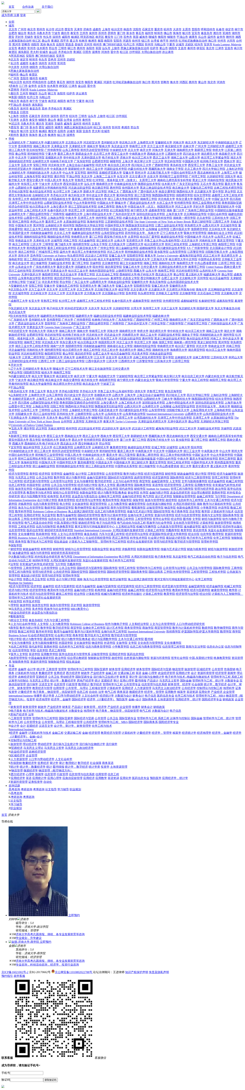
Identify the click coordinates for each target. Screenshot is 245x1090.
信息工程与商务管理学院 (110, 511)
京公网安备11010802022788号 (74, 972)
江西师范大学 (134, 244)
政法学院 (221, 488)
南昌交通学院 (167, 191)
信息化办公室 (56, 518)
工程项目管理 (97, 688)
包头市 (47, 36)
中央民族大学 (58, 168)
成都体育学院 (157, 210)
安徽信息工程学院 (201, 187)
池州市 (173, 40)
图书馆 (187, 518)
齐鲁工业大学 (214, 165)
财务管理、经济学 (179, 684)
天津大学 (170, 150)
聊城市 (153, 36)
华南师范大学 (79, 236)
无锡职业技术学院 (59, 263)
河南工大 (113, 191)
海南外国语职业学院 (102, 270)
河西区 (140, 44)
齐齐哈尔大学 (58, 195)
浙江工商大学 (17, 150)
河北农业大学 (232, 165)
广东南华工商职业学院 (199, 210)
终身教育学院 (65, 526)
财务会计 (138, 695)
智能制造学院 (56, 661)
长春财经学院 (61, 259)
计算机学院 (207, 522)
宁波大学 (44, 183)
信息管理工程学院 (173, 646)
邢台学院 (65, 281)
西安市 (69, 29)
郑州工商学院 (20, 221)
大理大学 (56, 183)
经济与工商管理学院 (198, 477)
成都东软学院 (225, 300)
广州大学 (201, 146)
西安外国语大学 (73, 183)
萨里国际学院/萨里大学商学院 (168, 534)
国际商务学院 (231, 515)
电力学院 (65, 503)
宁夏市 (170, 44)
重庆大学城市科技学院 (157, 217)
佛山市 (168, 33)
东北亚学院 (49, 515)
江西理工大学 (221, 221)
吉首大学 (153, 176)
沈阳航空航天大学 (216, 251)
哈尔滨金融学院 (219, 278)
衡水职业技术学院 (40, 191)
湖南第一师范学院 (184, 217)
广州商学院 (57, 214)
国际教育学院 (142, 485)
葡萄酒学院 (138, 507)
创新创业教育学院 (187, 507)
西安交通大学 (35, 180)
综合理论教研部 (201, 492)
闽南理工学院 (166, 270)
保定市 (229, 29)
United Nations (214, 266)
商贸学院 (145, 481)
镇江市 (145, 40)
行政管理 (71, 684)
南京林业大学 (180, 187)
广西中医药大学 (148, 191)
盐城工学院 (158, 447)
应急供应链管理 (72, 778)
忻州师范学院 (183, 202)
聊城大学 (120, 202)
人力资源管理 (142, 688)
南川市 (238, 48)
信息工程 (82, 691)
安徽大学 (128, 172)
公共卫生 (54, 676)
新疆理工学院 (203, 150)
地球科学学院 (41, 560)
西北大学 (110, 195)
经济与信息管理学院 (188, 515)
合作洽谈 (28, 6)
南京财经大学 (173, 146)
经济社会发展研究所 (140, 541)
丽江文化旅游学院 (131, 263)
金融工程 (111, 673)
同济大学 (101, 165)
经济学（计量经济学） (101, 699)
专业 (11, 665)
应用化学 (204, 691)
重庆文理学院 (225, 240)
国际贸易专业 (84, 676)
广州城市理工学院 (47, 251)
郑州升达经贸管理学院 (94, 150)
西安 (11, 36)
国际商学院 (177, 477)
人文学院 (175, 481)
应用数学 (170, 691)
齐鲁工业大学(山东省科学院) (162, 240)
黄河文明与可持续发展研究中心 (95, 526)
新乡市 (130, 33)
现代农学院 (126, 488)
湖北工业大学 (94, 168)
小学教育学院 (208, 507)
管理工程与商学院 (182, 488)
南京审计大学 (142, 161)
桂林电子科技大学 (61, 161)
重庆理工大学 (53, 221)
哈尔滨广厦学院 (150, 236)
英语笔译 (192, 691)
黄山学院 (179, 274)
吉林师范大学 (41, 161)
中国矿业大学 (220, 199)
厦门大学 (178, 210)
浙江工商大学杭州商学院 (123, 199)
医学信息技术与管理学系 (74, 654)
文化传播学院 (26, 534)
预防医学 (122, 699)
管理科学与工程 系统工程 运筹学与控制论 (163, 718)
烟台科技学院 (31, 447)
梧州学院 (69, 225)
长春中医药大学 (57, 210)
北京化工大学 (62, 232)
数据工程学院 (26, 631)
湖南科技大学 (167, 263)
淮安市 (38, 36)
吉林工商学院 (106, 206)
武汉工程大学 (211, 255)
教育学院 (186, 530)
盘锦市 (79, 44)
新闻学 (231, 673)
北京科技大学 (217, 229)
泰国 (100, 40)
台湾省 (155, 40)
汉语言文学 (46, 684)
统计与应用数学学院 (34, 496)
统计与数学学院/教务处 (112, 492)
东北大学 (87, 176)
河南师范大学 (41, 168)
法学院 (46, 485)
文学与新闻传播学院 (194, 481)
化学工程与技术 (185, 695)
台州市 (77, 119)
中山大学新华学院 (84, 202)
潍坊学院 (59, 176)
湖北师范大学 (209, 153)
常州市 (31, 48)
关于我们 (47, 6)
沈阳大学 (230, 176)
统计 (97, 680)
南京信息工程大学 (119, 165)
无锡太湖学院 (56, 428)
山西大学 (194, 157)
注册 (16, 15)
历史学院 (195, 511)
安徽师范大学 (140, 281)
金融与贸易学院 (97, 477)
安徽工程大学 (131, 266)
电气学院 (148, 496)
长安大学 (122, 176)
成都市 (97, 29)
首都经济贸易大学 (110, 172)
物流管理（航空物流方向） (56, 770)
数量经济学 (46, 673)
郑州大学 (140, 172)
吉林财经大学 (41, 195)
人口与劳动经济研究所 (51, 537)
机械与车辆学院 (146, 526)
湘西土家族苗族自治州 (78, 127)
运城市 (180, 44)
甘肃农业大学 (58, 270)
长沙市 (50, 29)
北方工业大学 (155, 146)
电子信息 (150, 695)
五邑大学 (26, 165)
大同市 (231, 40)
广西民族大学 (128, 191)
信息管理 (59, 684)
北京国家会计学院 (220, 248)
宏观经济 (107, 680)
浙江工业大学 (192, 451)
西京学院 (218, 183)
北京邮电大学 (187, 278)
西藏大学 (139, 270)
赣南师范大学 (104, 183)
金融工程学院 (205, 496)
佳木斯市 (42, 48)
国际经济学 (79, 699)
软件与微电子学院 (116, 624)
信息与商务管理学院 (46, 503)
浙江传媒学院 (38, 263)
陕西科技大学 (185, 191)
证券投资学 (35, 781)
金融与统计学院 (159, 492)
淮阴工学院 (115, 217)
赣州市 (230, 36)
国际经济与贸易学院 (120, 477)
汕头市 (106, 48)
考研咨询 (26, 789)
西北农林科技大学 (208, 172)
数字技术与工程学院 (40, 541)
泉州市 (93, 33)
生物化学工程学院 (109, 496)
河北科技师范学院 (187, 270)
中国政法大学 (105, 202)
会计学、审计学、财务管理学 (72, 725)
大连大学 (56, 172)
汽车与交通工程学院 (112, 534)
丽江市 (71, 48)
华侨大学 (218, 150)
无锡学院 (95, 263)
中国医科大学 (190, 161)
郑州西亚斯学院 (37, 248)
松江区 (124, 52)
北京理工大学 (101, 153)
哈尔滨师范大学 (154, 244)
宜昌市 (229, 48)
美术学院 (65, 496)
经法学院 (176, 518)
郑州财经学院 (35, 153)
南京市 (31, 29)
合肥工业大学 (169, 278)
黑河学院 (38, 225)
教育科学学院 (111, 500)
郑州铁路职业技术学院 (139, 251)
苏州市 (102, 33)
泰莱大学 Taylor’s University (162, 255)
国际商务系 (149, 699)
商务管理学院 (66, 500)
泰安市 (74, 33)
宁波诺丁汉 (34, 281)
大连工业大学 (165, 202)
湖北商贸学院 (113, 266)
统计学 (41, 669)
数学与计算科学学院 (114, 515)
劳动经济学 (67, 676)
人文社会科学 (90, 695)
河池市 (105, 52)
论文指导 (51, 789)
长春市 (220, 29)
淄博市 (96, 52)
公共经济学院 (61, 571)
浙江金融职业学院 (127, 248)
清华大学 (23, 255)
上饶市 (115, 48)
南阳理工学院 (226, 244)
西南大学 (229, 161)
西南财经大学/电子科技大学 (137, 274)
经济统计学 (107, 695)
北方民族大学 (117, 244)
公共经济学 (189, 688)
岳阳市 (60, 44)
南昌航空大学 (227, 153)
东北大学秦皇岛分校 (84, 259)
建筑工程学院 (125, 518)
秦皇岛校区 (91, 534)
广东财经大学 (35, 142)
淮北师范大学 (229, 255)
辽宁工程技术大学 (171, 232)
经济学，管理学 (154, 691)
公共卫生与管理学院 (64, 485)
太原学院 (133, 236)
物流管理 (178, 669)
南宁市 (239, 29)
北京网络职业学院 (195, 214)
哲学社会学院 (161, 518)
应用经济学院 (32, 515)
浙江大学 (186, 466)
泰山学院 (21, 153)
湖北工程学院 (26, 251)
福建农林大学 (212, 274)
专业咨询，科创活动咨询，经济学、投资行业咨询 (47, 964)
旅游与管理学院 (155, 500)
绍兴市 (198, 44)
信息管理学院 (17, 530)
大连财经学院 (215, 176)
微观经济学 (136, 691)
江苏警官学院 (195, 251)
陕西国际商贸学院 (163, 195)
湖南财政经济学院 (20, 161)
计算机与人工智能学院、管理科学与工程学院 (97, 541)
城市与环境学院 (212, 526)
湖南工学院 (150, 263)
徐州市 (136, 40)
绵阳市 (35, 44)
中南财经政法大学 (226, 142)
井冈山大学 (37, 221)
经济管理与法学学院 (89, 500)
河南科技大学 (207, 240)
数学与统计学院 (133, 473)
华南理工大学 (137, 146)
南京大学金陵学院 (109, 259)
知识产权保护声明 (136, 972)
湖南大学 (92, 146)
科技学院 (18, 522)
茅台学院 (230, 191)
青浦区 (77, 52)
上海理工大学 (229, 172)
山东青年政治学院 (29, 278)
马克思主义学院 (25, 477)
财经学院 (170, 473)
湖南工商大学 (41, 146)
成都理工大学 (233, 146)
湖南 (169, 210)
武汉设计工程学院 (96, 255)
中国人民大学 (53, 180)
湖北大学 (236, 157)
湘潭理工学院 (196, 266)
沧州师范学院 (100, 229)
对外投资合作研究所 (47, 556)
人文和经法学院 (126, 526)
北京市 (13, 29)
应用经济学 (128, 669)
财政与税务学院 (88, 518)
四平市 (64, 40)
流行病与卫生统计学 (106, 676)
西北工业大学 (161, 157)
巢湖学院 (116, 278)
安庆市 (208, 44)
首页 (11, 6)
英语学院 (158, 485)
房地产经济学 (85, 680)
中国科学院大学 (115, 225)
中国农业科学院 (116, 458)
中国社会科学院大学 (184, 172)
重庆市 (158, 29)
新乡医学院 (161, 251)
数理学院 (218, 534)
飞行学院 (220, 496)
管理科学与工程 (113, 684)
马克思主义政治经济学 (166, 688)
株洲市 (92, 40)
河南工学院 (70, 240)
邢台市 (53, 48)
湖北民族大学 (233, 180)
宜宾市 (196, 33)
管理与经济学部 (204, 488)
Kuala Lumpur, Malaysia (227, 44)
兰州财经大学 (216, 146)
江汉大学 (158, 161)
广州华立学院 (106, 248)
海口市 (212, 40)
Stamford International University (91, 278)
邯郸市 (26, 44)
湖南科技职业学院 (35, 236)
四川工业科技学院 (20, 270)
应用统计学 (183, 673)
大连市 (177, 29)
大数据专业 (232, 680)
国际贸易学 (101, 669)
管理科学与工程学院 (149, 568)
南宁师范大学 (139, 210)
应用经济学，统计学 (188, 699)
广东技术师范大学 (44, 266)
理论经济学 (30, 744)
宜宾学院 (80, 172)
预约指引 (7, 975)
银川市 (186, 33)
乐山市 (202, 36)
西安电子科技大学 (115, 236)
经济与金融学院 (227, 473)
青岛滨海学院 (157, 281)
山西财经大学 (23, 187)
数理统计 (84, 684)
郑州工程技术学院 (176, 244)
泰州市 (191, 48)
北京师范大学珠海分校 (180, 289)
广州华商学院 (53, 150)
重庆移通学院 (86, 462)
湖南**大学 (66, 229)
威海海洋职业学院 (190, 255)
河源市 (127, 40)
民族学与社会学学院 (159, 522)
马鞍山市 (160, 44)
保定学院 (47, 176)
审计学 (133, 676)
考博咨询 (38, 789)
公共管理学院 (114, 473)
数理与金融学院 (67, 515)
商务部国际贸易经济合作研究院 (80, 402)
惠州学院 (115, 187)
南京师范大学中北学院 (183, 259)
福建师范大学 (74, 214)
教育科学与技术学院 (39, 492)
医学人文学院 (107, 485)
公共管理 (217, 669)
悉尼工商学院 (120, 537)
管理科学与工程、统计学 (208, 680)
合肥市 (13, 33)
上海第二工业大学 (104, 176)
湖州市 (236, 33)
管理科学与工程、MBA (210, 695)
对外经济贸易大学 (20, 168)
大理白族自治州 (151, 52)
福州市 (149, 33)
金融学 (22, 669)
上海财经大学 (17, 172)
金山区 (53, 52)
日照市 (87, 52)
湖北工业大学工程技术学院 (41, 229)
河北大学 (208, 236)
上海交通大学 (58, 206)
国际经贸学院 (65, 507)
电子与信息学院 (106, 522)
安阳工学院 (40, 165)
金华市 (221, 36)
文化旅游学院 (80, 503)
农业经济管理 (166, 673)
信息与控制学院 (46, 526)
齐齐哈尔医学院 (19, 191)
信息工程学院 (17, 485)
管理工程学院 (220, 477)
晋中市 (114, 52)
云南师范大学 (17, 214)
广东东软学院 (82, 161)
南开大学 (145, 150)
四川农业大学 (191, 153)
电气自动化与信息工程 (131, 522)
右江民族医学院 (120, 210)
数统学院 (50, 507)
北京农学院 (204, 217)
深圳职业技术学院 (97, 210)
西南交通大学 (232, 266)
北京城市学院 (228, 225)
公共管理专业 (132, 684)
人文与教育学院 (118, 503)
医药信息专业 (165, 695)
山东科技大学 (208, 270)
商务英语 (122, 691)
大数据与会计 (123, 695)
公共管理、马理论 (76, 688)
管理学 (62, 669)
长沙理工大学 (61, 191)
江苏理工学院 (226, 263)
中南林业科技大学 (125, 183)
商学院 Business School (23, 537)
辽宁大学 (16, 368)
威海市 (143, 36)
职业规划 (75, 789)
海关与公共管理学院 (31, 507)
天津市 (78, 29)
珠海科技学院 (95, 221)
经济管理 (221, 673)
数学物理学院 (83, 507)
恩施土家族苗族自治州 (135, 48)
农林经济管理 (26, 676)
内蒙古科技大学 (138, 168)
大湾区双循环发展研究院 (128, 530)
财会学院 (133, 492)
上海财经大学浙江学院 (203, 244)
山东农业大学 (23, 266)
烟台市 (22, 33)
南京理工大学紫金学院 (215, 157)
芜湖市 (226, 33)
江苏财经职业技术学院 (119, 221)
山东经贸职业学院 (112, 232)
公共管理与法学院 (61, 481)
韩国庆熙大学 (165, 206)
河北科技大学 (56, 165)
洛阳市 (90, 48)
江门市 (118, 36)
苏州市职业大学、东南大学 (142, 232)
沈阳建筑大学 (83, 266)
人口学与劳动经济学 (68, 695)
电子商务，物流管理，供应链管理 (54, 691)
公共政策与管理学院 (170, 526)
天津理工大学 (86, 217)
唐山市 (46, 40)
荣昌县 (69, 44)
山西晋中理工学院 (35, 217)
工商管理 (51, 669)
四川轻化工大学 (141, 165)
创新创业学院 (88, 492)
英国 (98, 48)
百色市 (127, 36)
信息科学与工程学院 (191, 500)
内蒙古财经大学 (54, 142)
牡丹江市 (129, 44)
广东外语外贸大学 (124, 214)
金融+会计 (135, 699)
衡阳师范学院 (50, 274)
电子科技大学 (110, 157)
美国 (135, 36)
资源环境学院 (233, 534)
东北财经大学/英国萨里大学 (196, 308)
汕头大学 (89, 183)
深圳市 (56, 36)
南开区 (99, 36)
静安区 (201, 48)
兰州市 (84, 33)
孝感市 (22, 48)
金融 (145, 673)
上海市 (106, 29)
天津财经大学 (77, 146)
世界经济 (59, 673)
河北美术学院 (50, 281)
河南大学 (178, 142)
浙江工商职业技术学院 (38, 259)
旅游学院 (25, 605)
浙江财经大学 (104, 240)
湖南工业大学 (179, 157)
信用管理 (59, 688)
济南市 (87, 29)
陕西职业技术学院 (149, 183)
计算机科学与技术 (222, 511)
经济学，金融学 (61, 699)
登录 (23, 15)
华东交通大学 (184, 199)
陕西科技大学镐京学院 (89, 225)
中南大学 (71, 217)
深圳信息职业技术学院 (150, 214)
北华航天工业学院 (167, 293)
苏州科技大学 (41, 270)
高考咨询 (14, 789)
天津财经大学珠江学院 (214, 421)
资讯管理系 (200, 530)
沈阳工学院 (57, 406)
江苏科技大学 (220, 217)
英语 (138, 673)
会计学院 (81, 473)
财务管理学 (143, 669)
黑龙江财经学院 (202, 221)
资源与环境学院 (164, 515)
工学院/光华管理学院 (34, 518)
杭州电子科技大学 (211, 161)
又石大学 (206, 183)
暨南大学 (104, 146)
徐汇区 (36, 40)
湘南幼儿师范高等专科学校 (174, 180)
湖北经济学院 (62, 278)
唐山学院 (227, 274)
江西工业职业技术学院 (169, 225)
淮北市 (210, 48)
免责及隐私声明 (159, 972)
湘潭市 (193, 36)
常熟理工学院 (83, 180)
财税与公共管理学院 (66, 492)
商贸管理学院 (98, 503)
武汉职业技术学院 (89, 428)
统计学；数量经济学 (63, 680)
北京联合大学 (74, 142)
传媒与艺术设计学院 (140, 511)
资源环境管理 (206, 673)
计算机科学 (114, 688)
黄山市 (163, 48)
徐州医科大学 (130, 187)
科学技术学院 (138, 537)
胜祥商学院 (43, 534)
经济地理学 (43, 699)
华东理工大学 (29, 183)
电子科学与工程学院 (200, 537)
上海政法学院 (56, 217)
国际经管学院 (162, 511)
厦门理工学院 (80, 263)
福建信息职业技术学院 (107, 315)
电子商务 (16, 710)
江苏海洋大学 (159, 259)
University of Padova (54, 255)
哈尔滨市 (117, 29)
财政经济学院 (87, 522)
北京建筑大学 (203, 191)
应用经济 (127, 688)
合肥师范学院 (100, 161)
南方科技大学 (76, 195)
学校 (11, 138)
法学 (101, 691)
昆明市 (112, 33)
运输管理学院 (155, 507)
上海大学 (127, 161)
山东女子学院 (99, 244)
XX (189, 248)
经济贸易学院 (160, 477)
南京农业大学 (20, 263)
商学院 (33, 473)
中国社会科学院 (217, 214)
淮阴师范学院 (199, 229)
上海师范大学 (145, 142)
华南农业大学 (23, 240)
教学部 (205, 511)
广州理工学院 (197, 176)
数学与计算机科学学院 (217, 503)
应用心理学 (127, 680)
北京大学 (133, 150)
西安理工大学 (196, 165)
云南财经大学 (53, 225)
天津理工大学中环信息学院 (26, 202)
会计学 (31, 669)
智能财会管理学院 (184, 496)
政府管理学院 (142, 477)
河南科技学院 (216, 180)
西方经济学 (73, 673)
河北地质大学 (166, 199)
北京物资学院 (110, 263)
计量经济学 (25, 691)
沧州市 (221, 40)
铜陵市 (171, 36)
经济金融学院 (216, 481)
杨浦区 (75, 36)
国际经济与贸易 (161, 669)
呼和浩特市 (208, 29)
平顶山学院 (73, 176)
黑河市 (16, 44)
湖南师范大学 (185, 150)
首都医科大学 (53, 157)
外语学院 (224, 507)
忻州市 (149, 44)
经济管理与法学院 (137, 534)
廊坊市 (65, 33)
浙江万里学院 (142, 195)
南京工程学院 (20, 244)
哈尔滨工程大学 (142, 157)
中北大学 (21, 157)
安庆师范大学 (134, 240)
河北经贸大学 (91, 142)
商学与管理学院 (120, 507)
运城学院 (56, 240)
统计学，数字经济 (215, 684)
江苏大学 (36, 244)
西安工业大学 (119, 153)
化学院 (144, 492)
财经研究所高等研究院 (58, 530)
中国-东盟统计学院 (66, 522)
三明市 (62, 48)
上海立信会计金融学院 (80, 165)
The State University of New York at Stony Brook (162, 221)
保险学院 (138, 500)
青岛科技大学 (178, 165)
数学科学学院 (23, 511)
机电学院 (53, 496)
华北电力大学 (127, 142)
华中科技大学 (71, 157)
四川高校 (235, 199)
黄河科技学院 (124, 195)
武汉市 (59, 29)
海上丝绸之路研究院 (81, 511)
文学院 (196, 518)
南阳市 (108, 40)
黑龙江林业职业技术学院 (155, 187)
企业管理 (31, 755)
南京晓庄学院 (100, 187)
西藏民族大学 (157, 168)
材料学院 (65, 488)
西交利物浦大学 (150, 278)
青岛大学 (68, 180)
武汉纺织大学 (110, 428)
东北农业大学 (119, 146)
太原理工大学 (147, 180)
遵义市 (74, 40)
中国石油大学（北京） (142, 206)
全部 (11, 21)
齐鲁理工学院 (86, 274)
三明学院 (48, 244)
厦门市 (121, 33)
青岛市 (31, 33)
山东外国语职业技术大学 (183, 281)
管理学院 (56, 473)
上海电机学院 (222, 410)
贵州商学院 (25, 146)
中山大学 (68, 172)
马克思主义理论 (39, 680)
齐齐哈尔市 (65, 52)
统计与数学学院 (76, 477)
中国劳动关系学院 (209, 259)
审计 (116, 680)
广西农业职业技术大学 (141, 202)
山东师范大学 (136, 229)
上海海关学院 (32, 176)
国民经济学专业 (212, 699)
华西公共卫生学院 (106, 488)
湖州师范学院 (81, 244)
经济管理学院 (173, 485)
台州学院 (163, 229)
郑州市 (41, 29)
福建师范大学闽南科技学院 (50, 187)
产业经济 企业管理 (223, 691)
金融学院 (69, 473)
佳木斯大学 (168, 183)
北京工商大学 (193, 168)
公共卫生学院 (44, 477)
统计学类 (48, 695)
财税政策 (228, 699)
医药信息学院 (35, 530)
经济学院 (44, 473)
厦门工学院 (96, 236)
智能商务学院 (20, 661)
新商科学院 (219, 492)
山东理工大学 (223, 236)
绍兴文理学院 (202, 195)
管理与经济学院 (164, 541)
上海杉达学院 (234, 168)
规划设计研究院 (176, 537)
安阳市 (117, 40)
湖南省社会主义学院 (220, 232)
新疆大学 (89, 191)
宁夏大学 (51, 153)
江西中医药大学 (180, 229)
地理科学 (229, 688)
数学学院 (59, 477)
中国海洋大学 (23, 225)
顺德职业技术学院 (58, 236)
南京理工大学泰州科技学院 (89, 251)
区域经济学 (204, 669)
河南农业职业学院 (119, 281)
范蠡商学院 (173, 530)
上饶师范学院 (124, 270)
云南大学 (120, 240)
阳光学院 (98, 266)
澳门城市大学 (63, 244)
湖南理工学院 (148, 199)
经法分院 (193, 534)
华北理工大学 (76, 210)
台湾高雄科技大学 (59, 199)
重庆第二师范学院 (83, 199)
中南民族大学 (137, 153)
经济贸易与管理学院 (37, 481)
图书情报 (140, 680)
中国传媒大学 (193, 236)
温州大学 (65, 251)
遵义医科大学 (194, 274)
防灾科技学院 (35, 150)
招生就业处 (61, 541)
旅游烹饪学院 (23, 488)
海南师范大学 (185, 263)
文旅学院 (71, 518)
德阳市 (173, 48)
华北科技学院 (173, 161)
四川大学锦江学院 (213, 168)
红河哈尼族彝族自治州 (193, 40)
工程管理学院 (143, 518)
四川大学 (87, 395)
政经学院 (171, 500)
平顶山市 (182, 36)
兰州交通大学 (149, 266)
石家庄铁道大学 (87, 248)
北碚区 (189, 44)
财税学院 (140, 488)
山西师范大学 (98, 281)
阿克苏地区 (87, 36)
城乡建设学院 (192, 526)
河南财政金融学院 (41, 232)
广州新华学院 (200, 248)
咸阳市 (66, 36)
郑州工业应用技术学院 (206, 202)
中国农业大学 (118, 229)
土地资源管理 (166, 699)
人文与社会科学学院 (125, 481)
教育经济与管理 (42, 688)
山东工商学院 (71, 150)
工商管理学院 (96, 473)
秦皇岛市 (206, 33)
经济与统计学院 (87, 485)
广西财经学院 (160, 165)
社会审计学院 (156, 537)
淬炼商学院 (25, 503)
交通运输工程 (126, 673)
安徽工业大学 (117, 255)
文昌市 (182, 48)
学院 (11, 469)
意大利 (34, 52)
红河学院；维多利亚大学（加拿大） (115, 180)
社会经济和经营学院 (98, 537)
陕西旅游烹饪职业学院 (140, 225)
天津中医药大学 (31, 274)
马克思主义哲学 (169, 680)
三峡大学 (77, 191)
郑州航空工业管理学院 (173, 176)
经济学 (13, 669)
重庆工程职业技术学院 (61, 248)
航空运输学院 (101, 507)
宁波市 (56, 33)
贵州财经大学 (109, 142)
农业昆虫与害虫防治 (85, 496)
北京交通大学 (137, 176)
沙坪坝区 (135, 52)
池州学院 (101, 217)
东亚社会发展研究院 (221, 530)
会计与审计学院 (47, 500)
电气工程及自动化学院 (38, 522)
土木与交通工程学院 (217, 500)
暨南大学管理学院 (195, 232)
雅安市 (109, 36)
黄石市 (140, 33)
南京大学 (191, 142)
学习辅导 (63, 789)
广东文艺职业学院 (187, 183)
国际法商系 (156, 571)
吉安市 (13, 48)
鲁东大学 (46, 368)
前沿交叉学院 (107, 518)
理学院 (211, 473)
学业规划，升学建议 (29, 938)
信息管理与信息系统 (154, 684)
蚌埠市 (158, 33)
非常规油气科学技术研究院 (37, 564)
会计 (194, 673)
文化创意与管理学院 (186, 522)
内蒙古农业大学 (133, 217)
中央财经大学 (118, 150)
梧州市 (97, 44)
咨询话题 (14, 785)
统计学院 (201, 473)
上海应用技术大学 (201, 410)
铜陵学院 (115, 161)
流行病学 (32, 684)
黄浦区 (55, 40)
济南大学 (125, 157)
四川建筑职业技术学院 (171, 248)
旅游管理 (190, 669)
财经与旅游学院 (212, 518)
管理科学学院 (209, 541)
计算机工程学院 (155, 530)
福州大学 (14, 183)
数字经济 (96, 684)
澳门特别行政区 (113, 44)
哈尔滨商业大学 (39, 206)
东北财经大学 (206, 142)
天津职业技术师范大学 (173, 266)
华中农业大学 (94, 195)
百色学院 (36, 255)
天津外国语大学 (91, 157)
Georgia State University (58, 327)
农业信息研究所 (180, 492)
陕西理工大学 (202, 199)
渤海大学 (121, 206)
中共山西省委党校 (205, 263)
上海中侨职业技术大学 (97, 214)
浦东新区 (23, 52)
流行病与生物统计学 (151, 676)
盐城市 (43, 52)
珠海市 (177, 33)
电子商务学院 (180, 511)
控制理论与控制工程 (209, 688)
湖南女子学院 (175, 168)
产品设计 (153, 680)
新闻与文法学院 (212, 515)
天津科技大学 (41, 240)
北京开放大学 (189, 240)
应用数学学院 (203, 485)
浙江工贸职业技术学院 (82, 206)
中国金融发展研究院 (46, 488)
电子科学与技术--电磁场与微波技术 (187, 676)
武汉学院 (101, 191)
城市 (11, 25)
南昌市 (127, 29)
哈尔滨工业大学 (78, 270)
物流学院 (170, 507)
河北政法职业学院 (79, 187)
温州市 (211, 36)
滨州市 (88, 44)
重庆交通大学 (65, 266)
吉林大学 (188, 146)
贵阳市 (196, 29)
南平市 (164, 40)
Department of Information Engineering (95, 556)
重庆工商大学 (66, 153)
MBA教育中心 (76, 537)
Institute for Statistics (158, 488)
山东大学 (151, 270)
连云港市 (168, 52)
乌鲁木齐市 (44, 33)
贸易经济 (41, 676)
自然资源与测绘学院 (159, 503)
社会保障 (197, 684)
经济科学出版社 (232, 526)
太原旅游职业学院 (74, 221)
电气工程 (110, 691)
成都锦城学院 (147, 248)
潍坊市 (217, 33)
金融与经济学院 (132, 496)
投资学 (31, 699)
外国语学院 (34, 485)
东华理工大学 (20, 199)
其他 (43, 44)
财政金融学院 (185, 473)
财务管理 (115, 669)
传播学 (38, 695)
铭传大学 (101, 199)
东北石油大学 (68, 274)
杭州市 (168, 29)
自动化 (93, 691)
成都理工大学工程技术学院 (94, 300)
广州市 (22, 29)
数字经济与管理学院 (187, 541)
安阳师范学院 (135, 255)
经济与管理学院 (19, 473)
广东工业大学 (80, 281)
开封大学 (198, 206)
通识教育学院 (124, 485)
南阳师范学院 (38, 199)
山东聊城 (151, 229)
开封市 (19, 36)
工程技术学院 (26, 526)
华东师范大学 (193, 225)
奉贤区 (13, 52)
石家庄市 (148, 29)
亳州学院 (47, 278)
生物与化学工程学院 (141, 515)
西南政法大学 (155, 153)
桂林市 (83, 40)
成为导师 (7, 15)
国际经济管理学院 (88, 515)
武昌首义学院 (131, 278)
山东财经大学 (17, 142)
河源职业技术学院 (115, 168)
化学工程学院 (221, 537)
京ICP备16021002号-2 (14, 972)
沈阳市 (137, 29)
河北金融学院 (86, 240)
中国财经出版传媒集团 (229, 210)
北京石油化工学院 (107, 274)
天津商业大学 (59, 146)
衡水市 (51, 44)
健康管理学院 (137, 503)
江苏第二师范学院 (33, 357)
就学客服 (19, 975)
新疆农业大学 (84, 153)
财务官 (124, 676)
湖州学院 (92, 172)
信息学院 (206, 534)
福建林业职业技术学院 (86, 232)
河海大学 (158, 150)
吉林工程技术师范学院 (228, 187)
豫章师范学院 (82, 229)
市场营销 (229, 669)
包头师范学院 (75, 255)
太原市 (186, 29)
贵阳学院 (211, 206)
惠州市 (81, 48)
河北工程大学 (115, 251)
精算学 (181, 691)
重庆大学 (230, 183)
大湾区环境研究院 (184, 503)
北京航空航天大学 (158, 172)
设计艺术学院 (163, 496)
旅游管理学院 (223, 522)
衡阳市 (162, 36)
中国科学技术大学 (202, 462)
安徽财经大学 (163, 142)
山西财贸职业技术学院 (58, 202)
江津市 (219, 48)
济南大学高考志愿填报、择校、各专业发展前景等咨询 (50, 934)
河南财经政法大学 (38, 172)
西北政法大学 (164, 274)
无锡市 (28, 36)
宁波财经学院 (35, 157)
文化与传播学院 (84, 481)
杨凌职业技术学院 (172, 236)
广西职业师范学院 (38, 214)
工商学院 (188, 485)
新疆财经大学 (76, 168)
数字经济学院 (103, 481)
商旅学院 (126, 500)
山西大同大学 (211, 225)
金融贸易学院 (160, 481)
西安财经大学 (226, 206)
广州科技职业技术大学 (135, 259)
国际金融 (186, 680)
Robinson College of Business (50, 511)
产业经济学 (97, 673)
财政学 (85, 673)
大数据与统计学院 (83, 488)
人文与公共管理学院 (70, 534)
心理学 (153, 673)
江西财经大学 (173, 153)
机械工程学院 (234, 481)
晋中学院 (218, 191)
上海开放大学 (174, 214)
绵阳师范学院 (184, 195)
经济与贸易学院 (154, 473)
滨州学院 (203, 278)
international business (21, 695)
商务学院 (21, 541)
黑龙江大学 (199, 180)
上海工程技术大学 (35, 210)
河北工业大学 (183, 206)
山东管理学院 (178, 251)
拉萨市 (154, 48)
